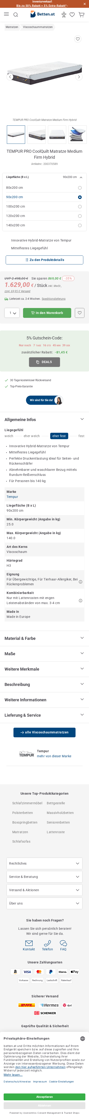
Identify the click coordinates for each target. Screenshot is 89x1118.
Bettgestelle (56, 803)
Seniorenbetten (58, 822)
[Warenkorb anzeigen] (82, 14)
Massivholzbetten (60, 813)
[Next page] (79, 77)
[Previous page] (10, 77)
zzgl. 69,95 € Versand (17, 291)
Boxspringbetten (25, 822)
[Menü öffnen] (7, 15)
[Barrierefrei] (64, 15)
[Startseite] (42, 14)
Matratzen (20, 832)
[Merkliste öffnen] (72, 14)
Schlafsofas (21, 841)
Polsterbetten (22, 813)
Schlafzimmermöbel (27, 803)
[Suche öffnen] (16, 15)
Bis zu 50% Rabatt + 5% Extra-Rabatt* (41, 5)
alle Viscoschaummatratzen (47, 732)
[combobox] (12, 312)
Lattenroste (56, 832)
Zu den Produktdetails (47, 260)
